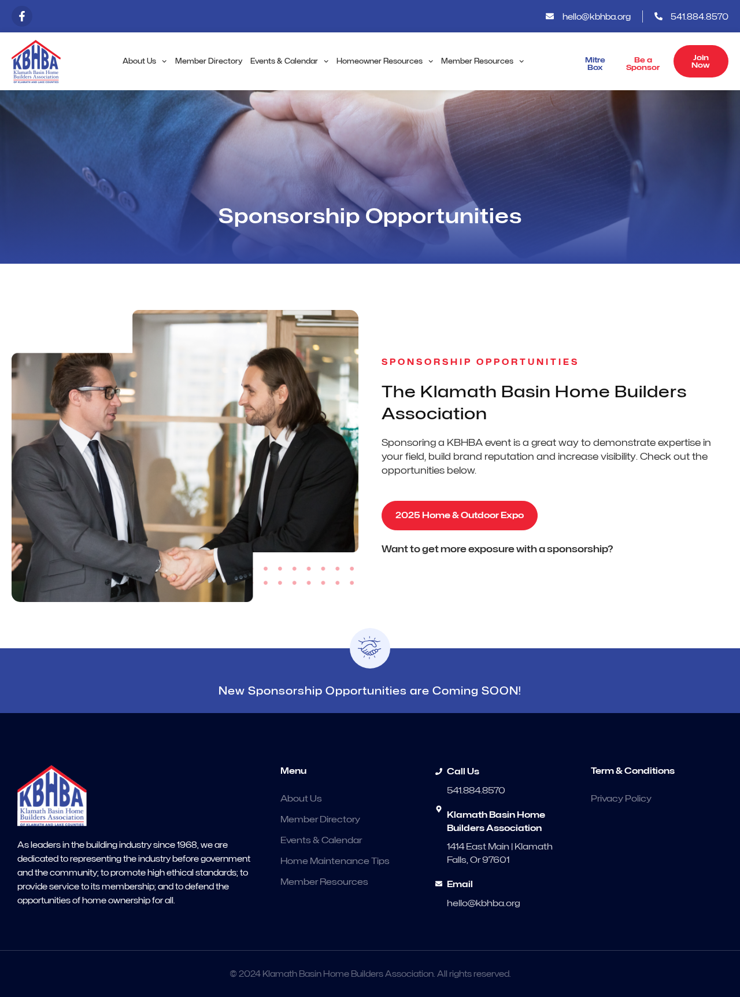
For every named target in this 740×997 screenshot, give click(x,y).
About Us (139, 61)
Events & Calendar (284, 61)
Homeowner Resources (379, 61)
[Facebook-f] (22, 16)
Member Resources (477, 61)
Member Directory (208, 61)
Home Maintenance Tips (335, 861)
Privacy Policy (621, 798)
